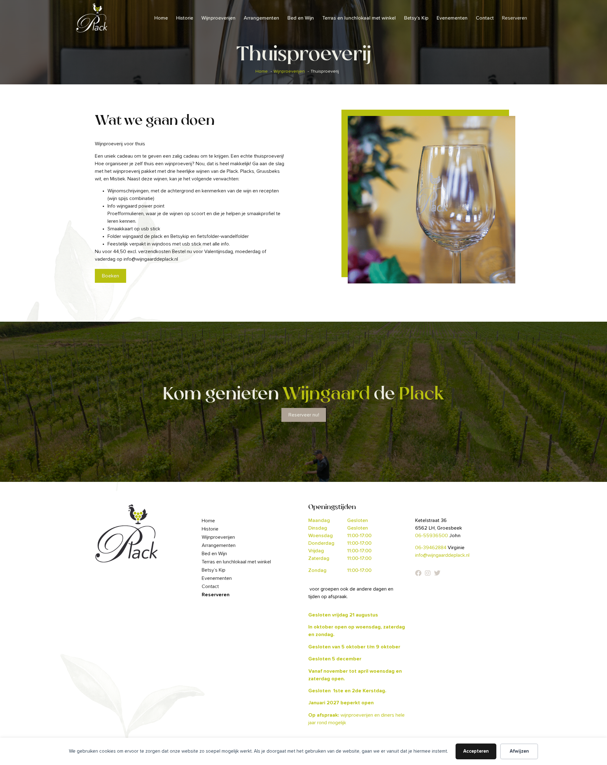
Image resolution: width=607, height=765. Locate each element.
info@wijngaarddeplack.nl (442, 555)
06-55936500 (431, 535)
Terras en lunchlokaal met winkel (359, 18)
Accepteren (476, 751)
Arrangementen (261, 18)
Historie (184, 18)
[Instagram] (428, 573)
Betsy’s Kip (416, 18)
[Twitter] (437, 573)
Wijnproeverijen (218, 18)
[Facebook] (418, 573)
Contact (485, 18)
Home (161, 18)
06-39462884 (430, 547)
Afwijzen (519, 751)
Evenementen (452, 18)
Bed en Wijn (300, 18)
